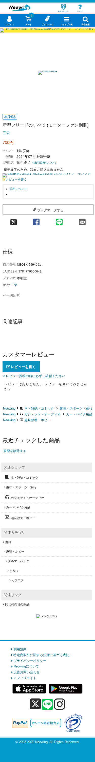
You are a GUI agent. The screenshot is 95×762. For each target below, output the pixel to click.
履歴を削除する (14, 451)
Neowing (9, 408)
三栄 (6, 133)
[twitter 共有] (14, 220)
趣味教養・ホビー (37, 420)
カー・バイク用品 (79, 414)
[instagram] (59, 704)
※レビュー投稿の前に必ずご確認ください (34, 376)
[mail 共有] (82, 220)
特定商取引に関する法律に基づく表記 (41, 655)
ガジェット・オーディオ (42, 414)
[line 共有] (59, 220)
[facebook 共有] (36, 220)
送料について (18, 188)
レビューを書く (16, 179)
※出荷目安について (44, 162)
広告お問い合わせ (26, 672)
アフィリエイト (24, 678)
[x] (35, 704)
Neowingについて (26, 666)
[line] (47, 705)
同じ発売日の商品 (17, 604)
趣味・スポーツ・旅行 (76, 408)
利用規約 (20, 649)
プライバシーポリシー (29, 661)
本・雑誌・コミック (39, 408)
